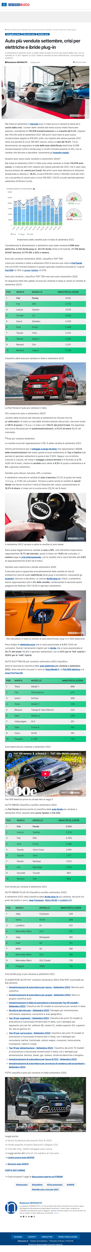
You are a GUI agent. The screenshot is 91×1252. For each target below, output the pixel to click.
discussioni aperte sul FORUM (47, 1176)
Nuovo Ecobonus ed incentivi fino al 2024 (30, 1140)
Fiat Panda (76, 263)
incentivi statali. (61, 152)
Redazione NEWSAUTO (17, 62)
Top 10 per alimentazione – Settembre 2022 (31, 1048)
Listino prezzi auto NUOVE (21, 1157)
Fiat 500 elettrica (71, 669)
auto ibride (57, 809)
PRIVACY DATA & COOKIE (67, 1237)
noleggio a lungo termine (44, 449)
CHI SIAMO (18, 1237)
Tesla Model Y (52, 669)
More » (56, 1213)
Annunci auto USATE (18, 1164)
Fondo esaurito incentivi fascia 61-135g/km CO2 (33, 1144)
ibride (53, 648)
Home (8, 30)
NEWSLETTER (47, 1237)
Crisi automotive (55, 1185)
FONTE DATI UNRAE (15, 1170)
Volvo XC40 (51, 900)
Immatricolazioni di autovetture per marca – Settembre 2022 (39, 987)
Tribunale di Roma (56, 1241)
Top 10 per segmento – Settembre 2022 (29, 1018)
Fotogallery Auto (13, 34)
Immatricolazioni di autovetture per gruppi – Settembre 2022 (39, 995)
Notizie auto (16, 30)
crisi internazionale (31, 557)
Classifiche (38, 1185)
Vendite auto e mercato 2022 (45, 1189)
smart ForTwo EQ (14, 673)
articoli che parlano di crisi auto (42, 1153)
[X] (26, 1216)
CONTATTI (32, 1237)
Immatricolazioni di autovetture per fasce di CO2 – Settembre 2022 (43, 1059)
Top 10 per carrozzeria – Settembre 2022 (29, 1033)
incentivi (9, 578)
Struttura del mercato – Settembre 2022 (29, 1010)
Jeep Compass (36, 900)
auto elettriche (47, 666)
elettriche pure (27, 644)
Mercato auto (26, 30)
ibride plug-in (53, 578)
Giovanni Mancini (55, 1244)
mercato (34, 124)
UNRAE (71, 1185)
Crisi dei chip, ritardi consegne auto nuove (30, 1149)
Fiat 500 (9, 270)
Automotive (22, 1185)
